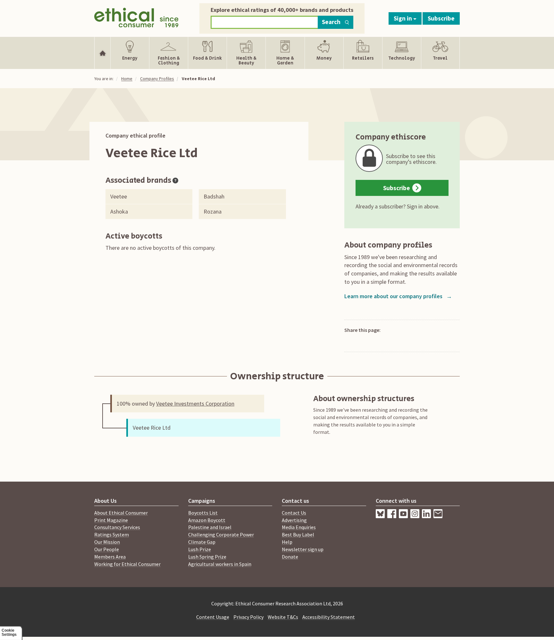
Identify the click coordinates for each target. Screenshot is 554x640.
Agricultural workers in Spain (219, 564)
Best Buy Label (298, 534)
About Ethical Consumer (121, 512)
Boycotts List (203, 512)
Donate (290, 556)
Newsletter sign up (302, 549)
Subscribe (441, 18)
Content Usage (212, 617)
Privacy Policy (248, 617)
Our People (106, 549)
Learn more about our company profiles (398, 296)
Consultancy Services (117, 527)
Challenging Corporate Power (221, 534)
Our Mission (107, 542)
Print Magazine (111, 520)
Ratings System (111, 534)
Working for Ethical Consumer (127, 564)
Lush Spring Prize (207, 556)
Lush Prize (199, 549)
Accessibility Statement (328, 617)
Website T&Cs (283, 617)
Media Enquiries (299, 527)
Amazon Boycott (206, 520)
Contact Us (294, 512)
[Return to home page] (136, 16)
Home (126, 78)
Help (287, 542)
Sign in (403, 18)
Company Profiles (157, 78)
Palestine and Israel (209, 527)
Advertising (294, 520)
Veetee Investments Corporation (195, 403)
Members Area (110, 556)
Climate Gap (201, 542)
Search (331, 22)
